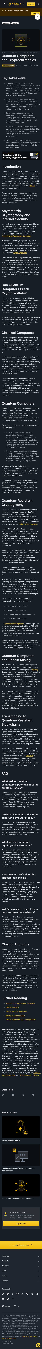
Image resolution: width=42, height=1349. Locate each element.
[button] (38, 4)
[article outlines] (37, 17)
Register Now (21, 1224)
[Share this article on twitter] (3, 1095)
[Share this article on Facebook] (13, 1095)
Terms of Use (25, 1336)
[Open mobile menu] (38, 4)
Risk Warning (33, 1336)
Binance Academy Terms (9, 1338)
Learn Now (35, 13)
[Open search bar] (23, 4)
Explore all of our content (19, 1245)
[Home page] (14, 4)
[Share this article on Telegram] (23, 1095)
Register (31, 4)
